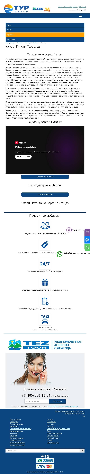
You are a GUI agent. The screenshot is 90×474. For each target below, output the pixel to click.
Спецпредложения (16, 424)
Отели (9, 30)
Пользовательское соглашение (20, 429)
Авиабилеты (14, 426)
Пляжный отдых (53, 438)
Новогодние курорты (54, 433)
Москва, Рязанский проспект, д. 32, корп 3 (72, 7)
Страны (50, 419)
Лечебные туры (15, 440)
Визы (49, 431)
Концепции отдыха (16, 431)
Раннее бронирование (17, 443)
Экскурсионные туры (17, 445)
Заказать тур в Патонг (45, 177)
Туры (9, 25)
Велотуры (13, 436)
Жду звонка (57, 401)
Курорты (10, 35)
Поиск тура (14, 422)
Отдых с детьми (52, 436)
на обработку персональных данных (63, 406)
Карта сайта (14, 433)
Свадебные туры (53, 443)
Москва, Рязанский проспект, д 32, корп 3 (70, 411)
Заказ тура (51, 426)
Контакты (50, 424)
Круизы (49, 440)
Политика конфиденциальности (58, 429)
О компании (51, 422)
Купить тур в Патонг (45, 194)
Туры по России (15, 419)
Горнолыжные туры (16, 438)
